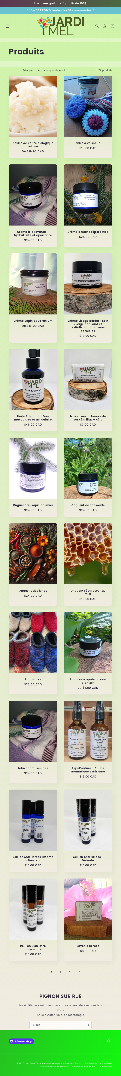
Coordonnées (105, 1066)
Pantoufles (33, 679)
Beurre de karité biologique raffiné (33, 144)
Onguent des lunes (33, 590)
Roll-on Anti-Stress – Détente (88, 858)
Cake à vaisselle (88, 143)
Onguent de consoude (88, 505)
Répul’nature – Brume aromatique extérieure (88, 770)
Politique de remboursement (54, 1066)
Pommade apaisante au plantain (88, 681)
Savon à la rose (88, 946)
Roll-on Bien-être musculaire (33, 947)
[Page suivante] (79, 972)
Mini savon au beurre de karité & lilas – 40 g (88, 418)
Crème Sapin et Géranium (33, 321)
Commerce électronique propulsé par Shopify (59, 1063)
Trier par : (29, 70)
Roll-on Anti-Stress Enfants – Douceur (33, 858)
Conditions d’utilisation (83, 1066)
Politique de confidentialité (98, 1063)
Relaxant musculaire (33, 768)
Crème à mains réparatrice (88, 232)
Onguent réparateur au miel (88, 592)
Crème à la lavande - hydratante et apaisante (33, 233)
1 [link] (41, 971)
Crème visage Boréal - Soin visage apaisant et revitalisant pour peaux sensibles (88, 326)
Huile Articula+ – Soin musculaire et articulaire (33, 418)
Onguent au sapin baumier (33, 505)
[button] (7, 26)
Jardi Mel (30, 1063)
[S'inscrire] (88, 1025)
